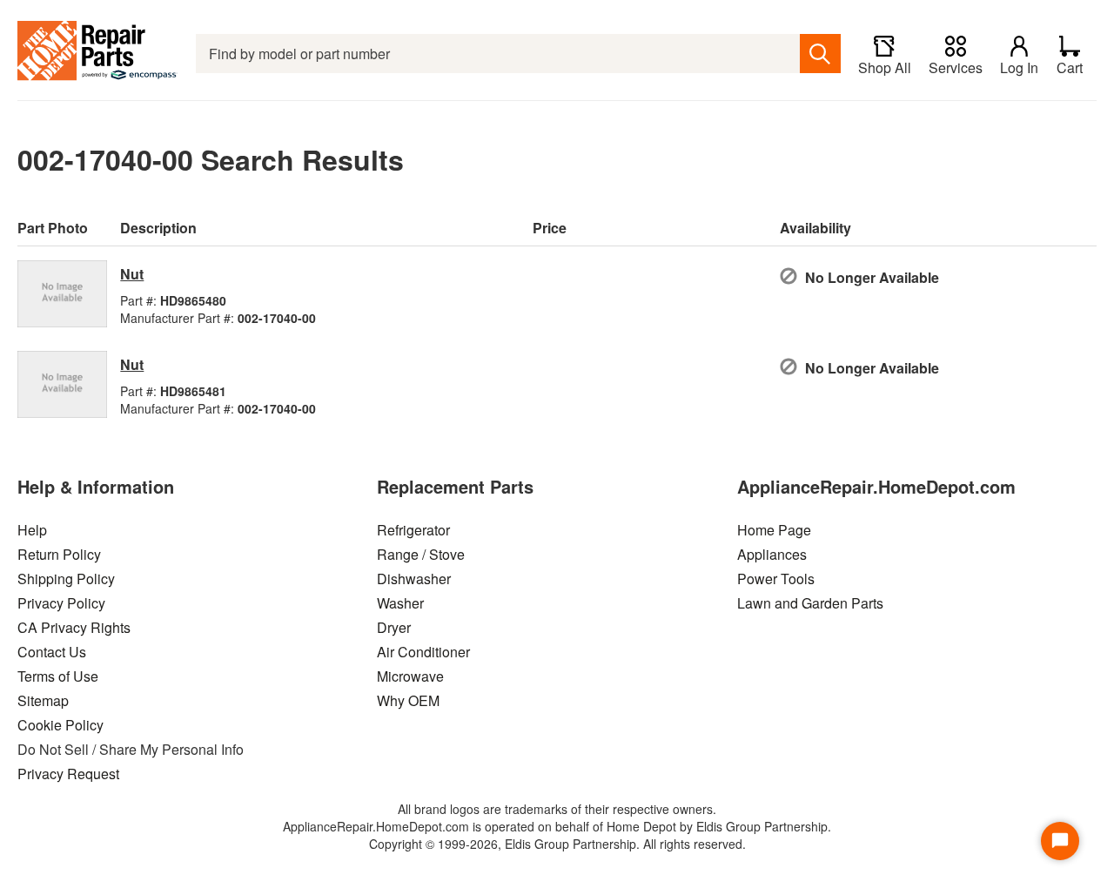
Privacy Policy (61, 603)
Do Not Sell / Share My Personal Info (130, 749)
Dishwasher (414, 579)
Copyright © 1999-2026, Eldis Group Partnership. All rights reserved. (557, 843)
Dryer (394, 627)
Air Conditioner (423, 652)
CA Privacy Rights (74, 627)
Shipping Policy (66, 579)
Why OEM (408, 700)
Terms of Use (57, 676)
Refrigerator (413, 530)
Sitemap (43, 700)
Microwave (410, 676)
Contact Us (51, 652)
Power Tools (776, 579)
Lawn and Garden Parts (810, 603)
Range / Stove (421, 554)
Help (32, 530)
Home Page (774, 530)
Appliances (772, 554)
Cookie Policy (60, 725)
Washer (400, 603)
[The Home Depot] (97, 53)
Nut (132, 274)
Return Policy (59, 554)
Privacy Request (68, 774)
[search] (820, 53)
